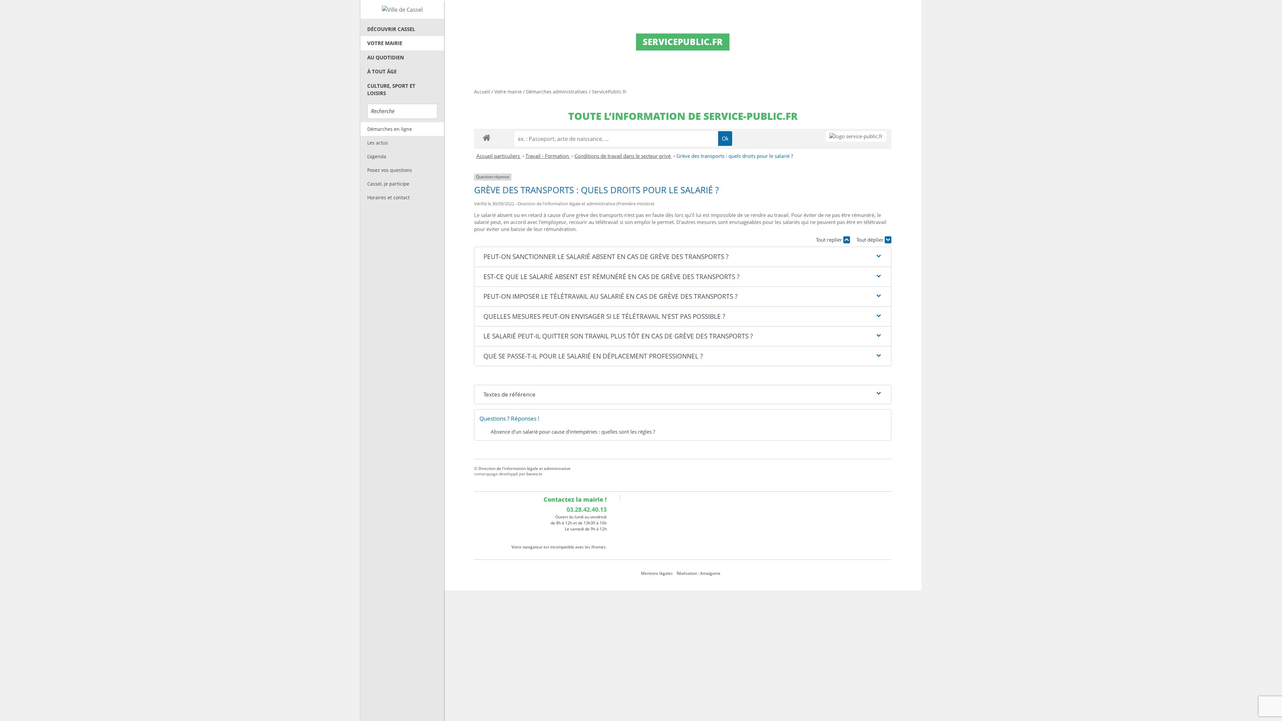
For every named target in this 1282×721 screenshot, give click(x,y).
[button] (682, 257)
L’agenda (376, 156)
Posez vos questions (389, 170)
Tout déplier (870, 239)
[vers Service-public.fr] (856, 136)
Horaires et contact (388, 197)
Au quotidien (385, 57)
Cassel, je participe (388, 184)
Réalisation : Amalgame (699, 573)
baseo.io (534, 474)
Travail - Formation (547, 156)
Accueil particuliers (498, 156)
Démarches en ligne (389, 129)
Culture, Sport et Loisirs (391, 89)
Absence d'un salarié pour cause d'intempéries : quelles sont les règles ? (573, 431)
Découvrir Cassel (391, 29)
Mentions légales (657, 573)
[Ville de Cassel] (402, 9)
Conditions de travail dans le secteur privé (623, 156)
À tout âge (382, 71)
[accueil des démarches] (486, 137)
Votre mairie (384, 43)
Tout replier (829, 239)
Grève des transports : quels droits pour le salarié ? (734, 156)
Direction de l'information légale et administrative (524, 468)
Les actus (377, 143)
